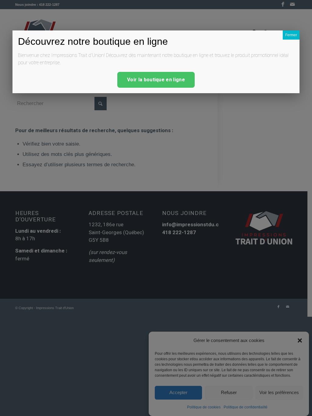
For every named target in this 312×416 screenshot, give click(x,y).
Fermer (291, 35)
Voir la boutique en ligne (156, 79)
